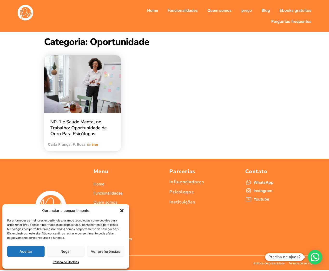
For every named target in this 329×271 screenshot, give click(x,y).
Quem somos (219, 10)
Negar (65, 251)
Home (152, 10)
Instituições (182, 202)
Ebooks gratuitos (295, 10)
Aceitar (26, 251)
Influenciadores (186, 182)
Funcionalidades (183, 10)
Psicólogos (181, 192)
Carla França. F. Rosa (67, 144)
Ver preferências (105, 251)
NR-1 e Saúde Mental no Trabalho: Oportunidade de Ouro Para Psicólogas (78, 128)
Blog (266, 10)
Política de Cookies (66, 262)
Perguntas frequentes (291, 21)
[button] (121, 210)
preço (246, 10)
